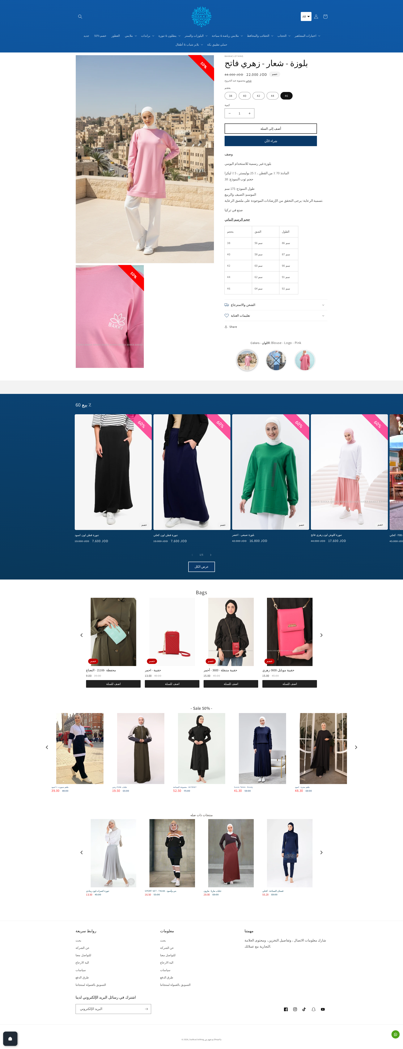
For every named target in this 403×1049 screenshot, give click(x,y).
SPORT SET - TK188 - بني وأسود (160, 890)
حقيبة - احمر (153, 670)
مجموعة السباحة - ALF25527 (184, 787)
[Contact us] (395, 1034)
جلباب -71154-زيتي (119, 787)
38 (230, 96)
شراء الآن (270, 141)
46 (286, 96)
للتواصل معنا (83, 955)
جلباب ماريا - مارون (212, 890)
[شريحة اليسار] (192, 555)
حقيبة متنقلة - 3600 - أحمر (220, 670)
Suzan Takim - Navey (243, 787)
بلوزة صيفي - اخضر (243, 535)
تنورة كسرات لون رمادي (97, 890)
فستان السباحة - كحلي (272, 890)
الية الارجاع (82, 962)
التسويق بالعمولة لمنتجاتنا (91, 985)
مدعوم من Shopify (212, 1039)
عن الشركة (82, 948)
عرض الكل (202, 567)
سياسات (81, 970)
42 (258, 96)
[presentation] (82, 635)
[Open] (10, 1039)
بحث (78, 940)
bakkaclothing (197, 1039)
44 (272, 96)
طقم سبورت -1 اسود (59, 787)
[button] (80, 16)
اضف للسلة (113, 684)
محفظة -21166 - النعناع (101, 670)
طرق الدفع (82, 977)
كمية (227, 105)
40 (244, 96)
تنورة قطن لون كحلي (165, 535)
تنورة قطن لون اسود (87, 535)
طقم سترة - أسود (302, 787)
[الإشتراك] (146, 1009)
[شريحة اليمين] (210, 555)
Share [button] (233, 327)
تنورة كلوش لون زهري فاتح (326, 535)
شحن (248, 80)
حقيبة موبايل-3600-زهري (278, 670)
